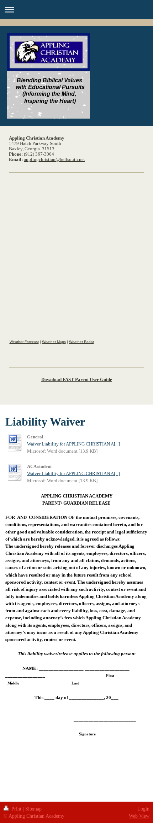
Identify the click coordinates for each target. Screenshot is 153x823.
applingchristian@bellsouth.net (54, 159)
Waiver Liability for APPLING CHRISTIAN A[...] (73, 444)
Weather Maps (54, 342)
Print (16, 809)
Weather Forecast (24, 342)
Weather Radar (81, 342)
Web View (139, 816)
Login (143, 809)
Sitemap (33, 809)
